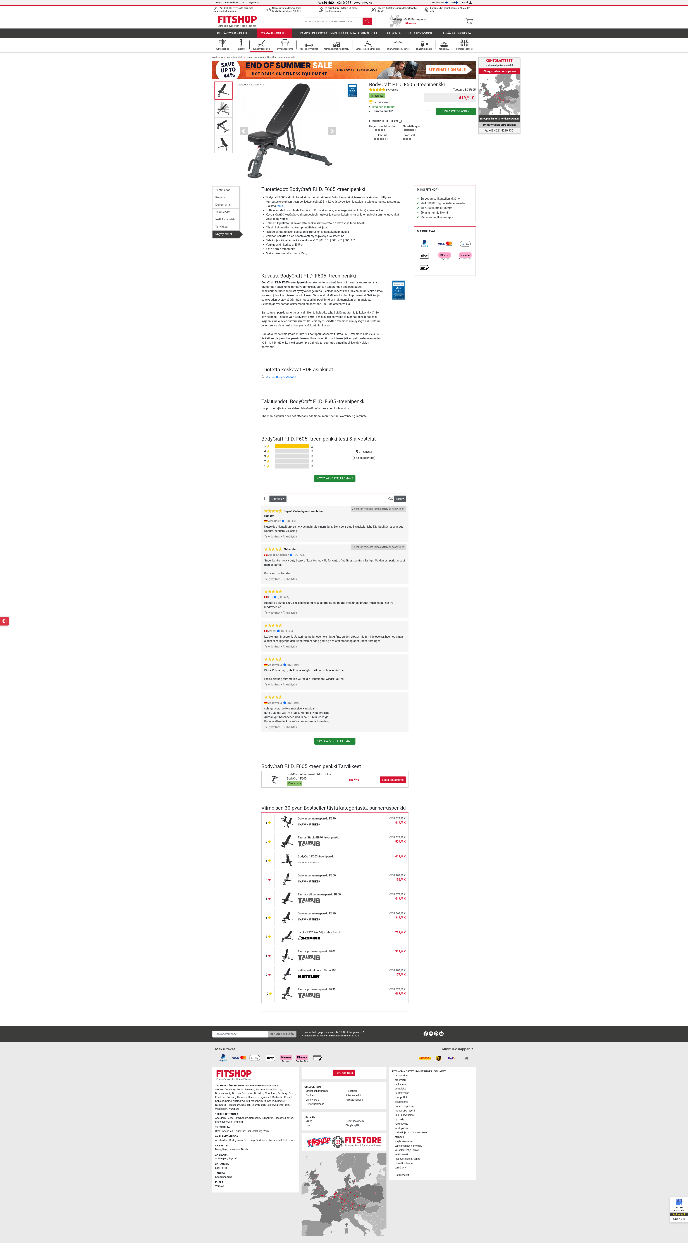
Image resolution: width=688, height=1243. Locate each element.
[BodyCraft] (251, 84)
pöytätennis (401, 1101)
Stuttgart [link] (284, 1104)
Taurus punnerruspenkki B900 (317, 951)
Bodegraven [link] (236, 1140)
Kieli (452, 2)
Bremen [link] (236, 1093)
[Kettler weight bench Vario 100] (287, 974)
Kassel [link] (288, 1097)
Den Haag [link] (249, 1140)
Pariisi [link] (224, 1167)
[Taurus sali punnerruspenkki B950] (287, 898)
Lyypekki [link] (245, 1101)
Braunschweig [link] (223, 1093)
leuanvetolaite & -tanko (407, 1158)
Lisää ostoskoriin (456, 111)
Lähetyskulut (313, 1099)
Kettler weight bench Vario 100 (317, 970)
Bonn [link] (269, 1089)
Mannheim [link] (257, 1101)
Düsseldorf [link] (270, 1093)
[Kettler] (309, 976)
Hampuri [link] (242, 1097)
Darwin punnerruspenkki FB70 (317, 913)
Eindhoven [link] (261, 1140)
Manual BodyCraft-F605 (281, 377)
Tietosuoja (351, 1091)
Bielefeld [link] (249, 1089)
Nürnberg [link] (220, 1104)
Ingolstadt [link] (265, 1097)
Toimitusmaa (437, 2)
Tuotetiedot (222, 190)
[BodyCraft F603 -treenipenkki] (287, 860)
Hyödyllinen (273, 536)
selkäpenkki (401, 1154)
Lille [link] (217, 1167)
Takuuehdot (222, 212)
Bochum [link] (260, 1089)
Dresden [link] (258, 1093)
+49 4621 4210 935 (500, 130)
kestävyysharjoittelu (234, 33)
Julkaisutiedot (231, 2)
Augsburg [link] (230, 1089)
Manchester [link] (221, 1121)
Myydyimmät (223, 234)
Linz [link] (249, 1131)
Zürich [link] (244, 1149)
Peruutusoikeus (354, 1099)
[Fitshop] (237, 21)
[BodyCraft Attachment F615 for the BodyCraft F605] (274, 779)
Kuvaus (220, 197)
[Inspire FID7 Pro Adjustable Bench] (287, 936)
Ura (242, 2)
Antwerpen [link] (221, 1158)
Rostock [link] (245, 1104)
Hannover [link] (253, 1097)
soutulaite (400, 1088)
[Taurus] (309, 844)
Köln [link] (227, 1101)
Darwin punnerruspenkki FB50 (317, 875)
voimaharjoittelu (274, 33)
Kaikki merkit (402, 1175)
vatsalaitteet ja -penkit (407, 1150)
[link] (424, 243)
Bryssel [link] (232, 1158)
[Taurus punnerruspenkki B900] (287, 955)
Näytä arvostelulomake (335, 478)
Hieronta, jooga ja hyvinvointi (410, 33)
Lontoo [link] (289, 1118)
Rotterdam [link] (289, 1140)
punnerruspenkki (255, 57)
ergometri (400, 1080)
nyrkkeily (400, 1119)
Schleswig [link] (272, 1104)
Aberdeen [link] (220, 1118)
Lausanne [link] (234, 1149)
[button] (223, 90)
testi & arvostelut (225, 219)
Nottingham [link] (236, 1121)
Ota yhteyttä (352, 1125)
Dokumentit (222, 204)
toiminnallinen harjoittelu (408, 1145)
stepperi (399, 1137)
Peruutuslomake (315, 1104)
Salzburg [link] (257, 1131)
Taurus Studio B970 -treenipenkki (319, 837)
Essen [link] (292, 1093)
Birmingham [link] (241, 1118)
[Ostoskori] (470, 21)
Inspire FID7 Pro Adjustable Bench (319, 932)
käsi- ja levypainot (405, 1115)
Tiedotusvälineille (354, 1121)
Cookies (310, 1095)
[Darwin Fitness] (309, 825)
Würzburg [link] (233, 1108)
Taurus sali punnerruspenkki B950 (319, 894)
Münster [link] (279, 1101)
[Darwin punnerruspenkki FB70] (287, 917)
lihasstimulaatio (404, 1163)
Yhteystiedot (252, 2)
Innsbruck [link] (227, 1131)
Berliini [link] (240, 1089)
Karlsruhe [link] (277, 1097)
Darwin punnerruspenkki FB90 (317, 818)
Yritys (219, 2)
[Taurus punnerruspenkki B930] (287, 993)
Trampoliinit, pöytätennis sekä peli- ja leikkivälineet (338, 33)
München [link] (269, 1101)
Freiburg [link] (231, 1097)
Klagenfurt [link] (240, 1131)
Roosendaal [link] (275, 1140)
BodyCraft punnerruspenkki (281, 57)
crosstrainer (401, 1075)
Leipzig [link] (235, 1101)
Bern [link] (225, 1149)
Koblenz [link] (219, 1101)
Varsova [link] (219, 1186)
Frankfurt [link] (220, 1097)
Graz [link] (218, 1131)
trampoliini (401, 1097)
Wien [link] (266, 1131)
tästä (280, 206)
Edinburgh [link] (267, 1118)
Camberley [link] (255, 1118)
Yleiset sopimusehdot (317, 1091)
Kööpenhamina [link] (223, 1177)
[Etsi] (367, 21)
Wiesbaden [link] (221, 1108)
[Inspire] (309, 938)
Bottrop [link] (277, 1089)
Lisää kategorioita (457, 33)
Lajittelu (277, 499)
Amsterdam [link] (221, 1140)
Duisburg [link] (283, 1093)
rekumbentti (401, 1123)
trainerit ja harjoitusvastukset (411, 1132)
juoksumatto (402, 1084)
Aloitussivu (217, 57)
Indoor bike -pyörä (405, 1110)
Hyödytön (291, 536)
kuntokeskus (402, 1093)
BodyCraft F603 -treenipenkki (316, 856)
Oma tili (464, 2)
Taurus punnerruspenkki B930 (317, 989)
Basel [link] (218, 1149)
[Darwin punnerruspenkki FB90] (287, 822)
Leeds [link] (230, 1118)
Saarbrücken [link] (259, 1104)
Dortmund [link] (247, 1093)
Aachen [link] (219, 1089)
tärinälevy (400, 1167)
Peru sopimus (344, 1073)
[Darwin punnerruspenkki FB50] (287, 879)
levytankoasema (404, 1141)
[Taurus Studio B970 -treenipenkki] (287, 841)
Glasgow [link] (279, 1118)
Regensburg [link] (233, 1104)
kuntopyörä (401, 1128)
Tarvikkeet (221, 226)
